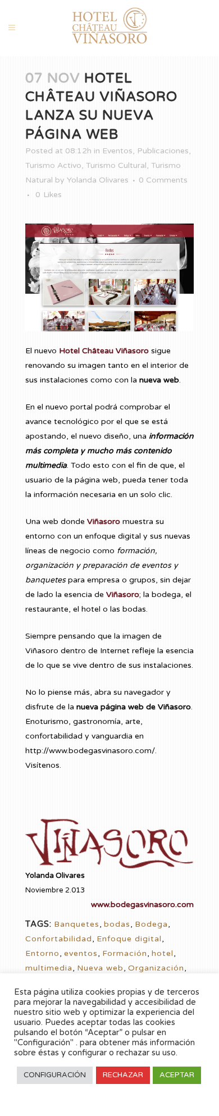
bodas (117, 924)
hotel (163, 953)
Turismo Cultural (116, 165)
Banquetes (76, 924)
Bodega (151, 924)
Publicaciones (163, 151)
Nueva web (100, 968)
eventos (81, 953)
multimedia (48, 968)
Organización (156, 968)
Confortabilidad (58, 939)
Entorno (42, 953)
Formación (124, 953)
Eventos (117, 151)
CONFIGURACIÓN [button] (55, 1075)
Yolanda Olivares (98, 180)
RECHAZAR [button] (123, 1075)
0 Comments (163, 180)
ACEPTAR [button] (176, 1075)
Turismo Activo (53, 165)
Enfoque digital (129, 939)
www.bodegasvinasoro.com (142, 904)
